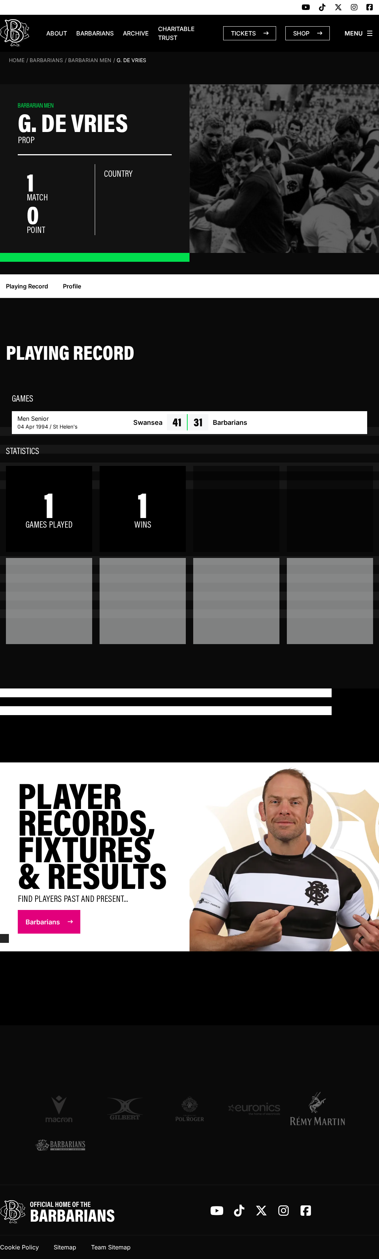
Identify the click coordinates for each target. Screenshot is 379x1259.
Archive (136, 33)
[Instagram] (354, 7)
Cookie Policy (19, 1247)
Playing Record (27, 286)
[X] (338, 7)
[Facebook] (369, 7)
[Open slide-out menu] (359, 33)
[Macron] (60, 1108)
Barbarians (95, 33)
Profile (72, 286)
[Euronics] (254, 1108)
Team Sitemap (111, 1247)
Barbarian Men (89, 60)
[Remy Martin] (319, 1108)
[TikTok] (322, 7)
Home (16, 60)
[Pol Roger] (189, 1108)
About (56, 33)
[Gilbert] (125, 1108)
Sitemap (65, 1247)
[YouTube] (306, 7)
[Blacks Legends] (60, 1146)
